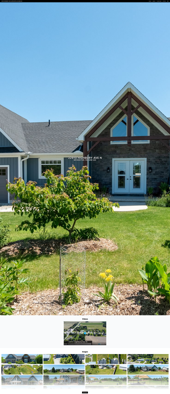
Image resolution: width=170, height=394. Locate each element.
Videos (150, 1)
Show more (85, 392)
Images (154, 1)
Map (168, 1)
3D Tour (164, 1)
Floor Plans (159, 1)
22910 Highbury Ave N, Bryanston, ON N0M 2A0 (11, 1)
